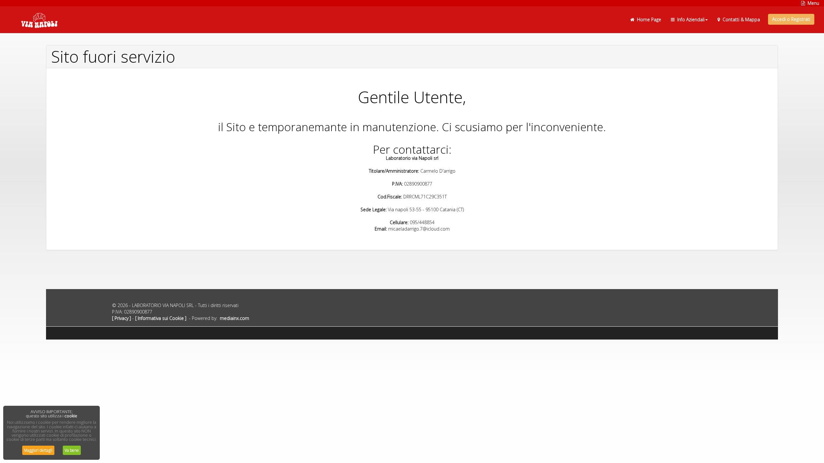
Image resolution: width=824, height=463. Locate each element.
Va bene (72, 450)
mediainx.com (234, 318)
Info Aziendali (690, 19)
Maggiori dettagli (38, 450)
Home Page (647, 19)
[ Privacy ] (121, 318)
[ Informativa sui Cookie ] (160, 318)
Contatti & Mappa (740, 19)
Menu (812, 3)
